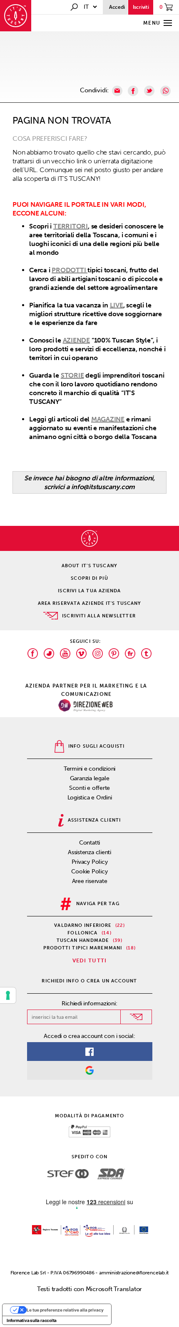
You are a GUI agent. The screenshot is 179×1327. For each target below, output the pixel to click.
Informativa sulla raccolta (32, 1320)
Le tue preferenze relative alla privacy (65, 1309)
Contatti (89, 842)
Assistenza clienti (89, 852)
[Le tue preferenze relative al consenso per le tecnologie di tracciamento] (8, 995)
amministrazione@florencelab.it (134, 1273)
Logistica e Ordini (89, 797)
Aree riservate (89, 881)
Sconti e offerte (89, 788)
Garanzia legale (89, 778)
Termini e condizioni (90, 768)
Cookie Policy (89, 871)
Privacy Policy (90, 861)
